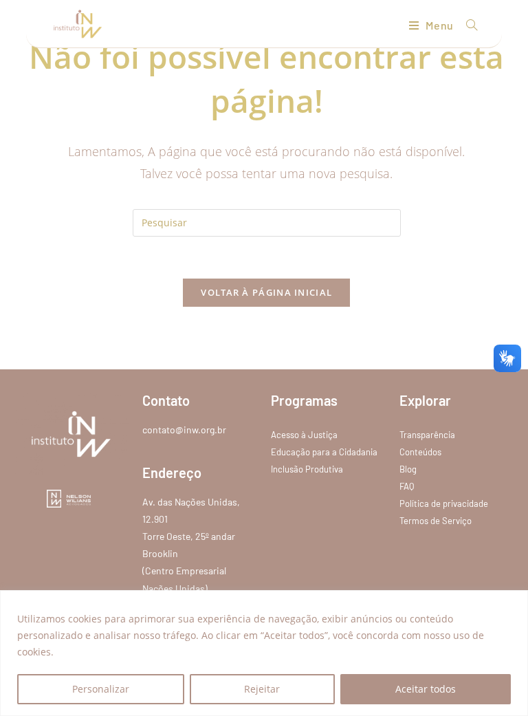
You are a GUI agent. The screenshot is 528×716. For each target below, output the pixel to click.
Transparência (427, 434)
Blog (408, 469)
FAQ (406, 486)
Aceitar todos (425, 688)
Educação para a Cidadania (324, 451)
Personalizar (100, 688)
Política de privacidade (443, 503)
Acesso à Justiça (304, 434)
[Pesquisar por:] (467, 25)
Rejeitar (262, 688)
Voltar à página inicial (266, 292)
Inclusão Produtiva (307, 469)
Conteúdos (420, 451)
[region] (264, 653)
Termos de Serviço (435, 520)
